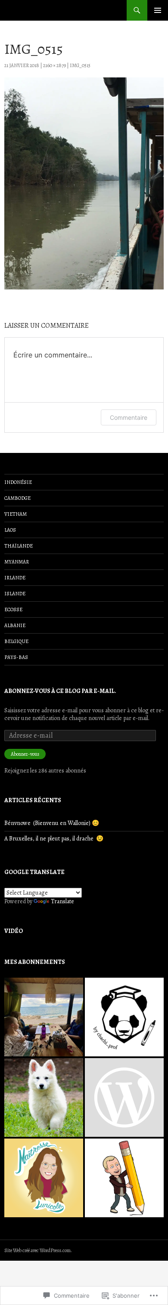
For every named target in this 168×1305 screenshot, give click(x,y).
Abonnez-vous (25, 754)
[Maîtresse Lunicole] (43, 1178)
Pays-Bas (16, 657)
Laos (10, 529)
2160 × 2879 (54, 65)
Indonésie (18, 482)
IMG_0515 (80, 65)
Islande (14, 593)
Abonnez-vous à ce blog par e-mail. (60, 691)
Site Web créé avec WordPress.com (37, 1250)
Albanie (14, 625)
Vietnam (15, 514)
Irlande (14, 577)
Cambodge (17, 498)
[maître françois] (124, 1178)
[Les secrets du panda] (124, 1017)
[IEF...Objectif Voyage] (43, 1017)
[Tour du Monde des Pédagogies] (124, 1097)
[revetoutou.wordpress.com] (43, 1097)
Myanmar (16, 561)
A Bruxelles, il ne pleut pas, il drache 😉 (53, 838)
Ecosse (13, 609)
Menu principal (157, 10)
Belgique (16, 641)
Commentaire (128, 417)
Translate (62, 901)
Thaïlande (18, 545)
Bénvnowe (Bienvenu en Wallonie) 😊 (51, 823)
